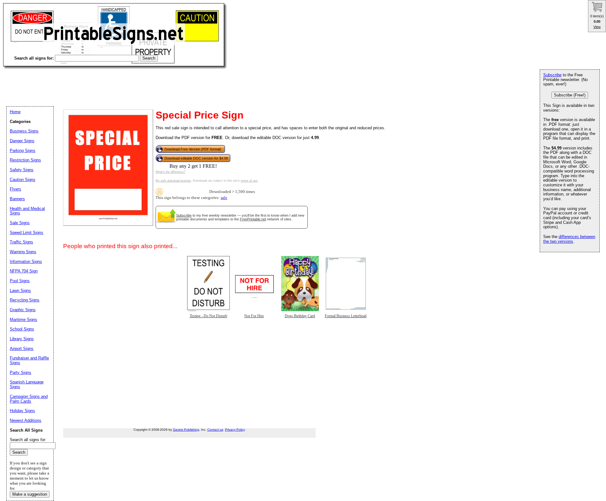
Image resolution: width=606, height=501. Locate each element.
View (597, 27)
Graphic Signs (23, 309)
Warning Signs (23, 251)
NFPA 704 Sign (24, 271)
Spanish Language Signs (27, 384)
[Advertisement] (118, 82)
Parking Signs (22, 150)
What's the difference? (170, 171)
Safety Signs (21, 169)
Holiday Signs (22, 410)
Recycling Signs (24, 300)
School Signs (22, 329)
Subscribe (184, 215)
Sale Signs (20, 222)
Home (15, 111)
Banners (17, 198)
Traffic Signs (21, 242)
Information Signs (26, 261)
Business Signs (24, 131)
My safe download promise (173, 180)
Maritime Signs (23, 319)
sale (224, 197)
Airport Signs (21, 348)
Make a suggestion (29, 494)
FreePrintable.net (253, 219)
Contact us (215, 429)
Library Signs (22, 338)
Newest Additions (25, 420)
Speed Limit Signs (26, 232)
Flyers (15, 189)
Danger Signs (22, 140)
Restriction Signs (25, 160)
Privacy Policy (235, 429)
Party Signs (20, 372)
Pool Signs (20, 280)
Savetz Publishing (186, 429)
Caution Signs (22, 179)
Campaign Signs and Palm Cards (29, 399)
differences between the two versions (569, 239)
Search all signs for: (28, 439)
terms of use (249, 180)
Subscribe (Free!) (569, 95)
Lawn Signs (20, 290)
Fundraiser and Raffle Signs (29, 360)
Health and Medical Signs (27, 211)
